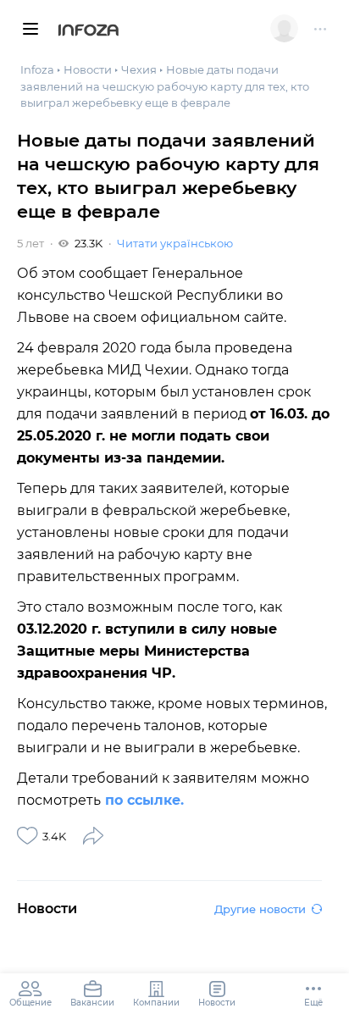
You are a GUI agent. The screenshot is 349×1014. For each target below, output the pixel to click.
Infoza (88, 31)
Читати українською (175, 243)
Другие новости (260, 909)
